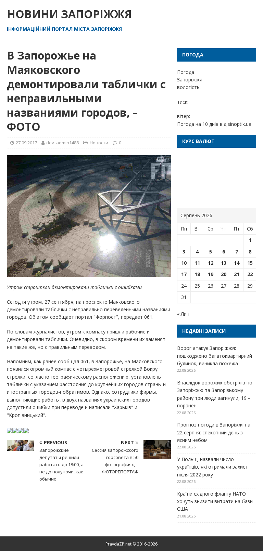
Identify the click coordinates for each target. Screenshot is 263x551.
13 (223, 263)
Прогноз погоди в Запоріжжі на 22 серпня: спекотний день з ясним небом (213, 432)
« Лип (183, 314)
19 (210, 274)
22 (250, 274)
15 (250, 263)
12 (210, 263)
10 (184, 263)
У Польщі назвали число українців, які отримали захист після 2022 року (212, 467)
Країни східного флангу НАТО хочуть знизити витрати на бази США (215, 501)
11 (197, 263)
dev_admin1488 (62, 143)
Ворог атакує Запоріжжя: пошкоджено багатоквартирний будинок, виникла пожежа (214, 356)
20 (223, 274)
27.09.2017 (26, 143)
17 (184, 274)
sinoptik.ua (239, 124)
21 (236, 274)
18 (197, 274)
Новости (99, 143)
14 (236, 263)
